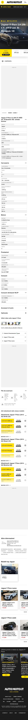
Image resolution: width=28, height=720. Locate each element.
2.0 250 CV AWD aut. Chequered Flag (6, 474)
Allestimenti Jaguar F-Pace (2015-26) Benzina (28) (12, 464)
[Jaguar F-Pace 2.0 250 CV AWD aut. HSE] (25, 480)
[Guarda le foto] (14, 33)
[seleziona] (8, 158)
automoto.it (4, 712)
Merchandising (17, 549)
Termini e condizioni (17, 696)
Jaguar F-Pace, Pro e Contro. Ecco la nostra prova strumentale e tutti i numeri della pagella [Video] (9, 668)
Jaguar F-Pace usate (9, 337)
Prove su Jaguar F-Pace (20, 550)
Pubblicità (17, 699)
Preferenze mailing (14, 703)
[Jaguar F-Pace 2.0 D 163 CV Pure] (25, 456)
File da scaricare (6, 391)
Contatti (14, 701)
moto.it (11, 712)
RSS (4, 701)
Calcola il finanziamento (10, 333)
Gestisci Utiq (21, 701)
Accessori (10, 550)
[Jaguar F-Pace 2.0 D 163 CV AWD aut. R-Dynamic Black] (25, 426)
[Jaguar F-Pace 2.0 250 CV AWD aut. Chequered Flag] (25, 475)
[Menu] (25, 2)
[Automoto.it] (14, 2)
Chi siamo (8, 701)
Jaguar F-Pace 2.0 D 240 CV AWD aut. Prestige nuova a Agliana (8, 605)
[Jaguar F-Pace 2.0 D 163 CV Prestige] (25, 451)
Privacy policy (8, 696)
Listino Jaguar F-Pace (8, 552)
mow (16, 712)
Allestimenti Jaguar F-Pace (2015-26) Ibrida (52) (12, 415)
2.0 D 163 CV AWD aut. (7, 421)
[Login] (2, 2)
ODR (22, 699)
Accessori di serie (7, 308)
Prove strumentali (8, 662)
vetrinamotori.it (22, 712)
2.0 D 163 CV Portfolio (7, 445)
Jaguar (4, 21)
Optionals (4, 313)
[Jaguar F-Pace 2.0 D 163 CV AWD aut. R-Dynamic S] (25, 432)
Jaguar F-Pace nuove (9, 341)
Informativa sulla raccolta (6, 717)
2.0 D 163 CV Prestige (7, 450)
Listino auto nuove (18, 7)
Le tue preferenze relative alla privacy (9, 719)
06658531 (8, 544)
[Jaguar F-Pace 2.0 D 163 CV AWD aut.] (25, 421)
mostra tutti (5, 436)
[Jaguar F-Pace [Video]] (17, 323)
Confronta (7, 54)
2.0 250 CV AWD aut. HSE (6, 480)
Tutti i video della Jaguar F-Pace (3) (11, 327)
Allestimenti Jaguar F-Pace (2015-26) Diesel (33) (12, 440)
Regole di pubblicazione (8, 699)
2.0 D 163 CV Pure (6, 456)
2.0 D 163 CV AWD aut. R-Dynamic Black (7, 426)
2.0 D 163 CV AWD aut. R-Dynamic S (7, 431)
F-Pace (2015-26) (13, 21)
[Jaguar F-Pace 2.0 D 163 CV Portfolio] (25, 445)
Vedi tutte (25, 611)
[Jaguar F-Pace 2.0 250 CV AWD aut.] (25, 469)
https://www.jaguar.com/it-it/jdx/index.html (14, 545)
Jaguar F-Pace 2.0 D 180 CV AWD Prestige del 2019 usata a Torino (9, 633)
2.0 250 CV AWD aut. (6, 469)
